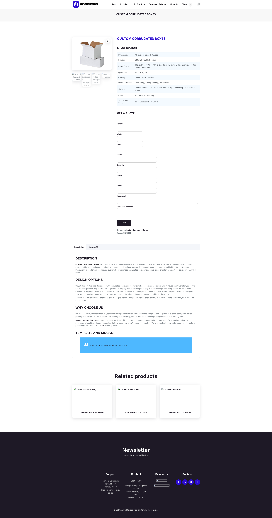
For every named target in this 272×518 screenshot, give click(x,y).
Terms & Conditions (110, 481)
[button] (108, 41)
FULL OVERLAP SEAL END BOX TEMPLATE (108, 345)
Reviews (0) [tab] (93, 247)
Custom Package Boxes (147, 510)
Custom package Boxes (85, 320)
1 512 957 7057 (136, 481)
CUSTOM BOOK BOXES (136, 412)
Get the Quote (98, 326)
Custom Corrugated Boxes (137, 230)
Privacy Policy (110, 487)
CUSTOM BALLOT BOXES (179, 412)
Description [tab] (79, 247)
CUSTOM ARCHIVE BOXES (92, 412)
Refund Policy (110, 484)
